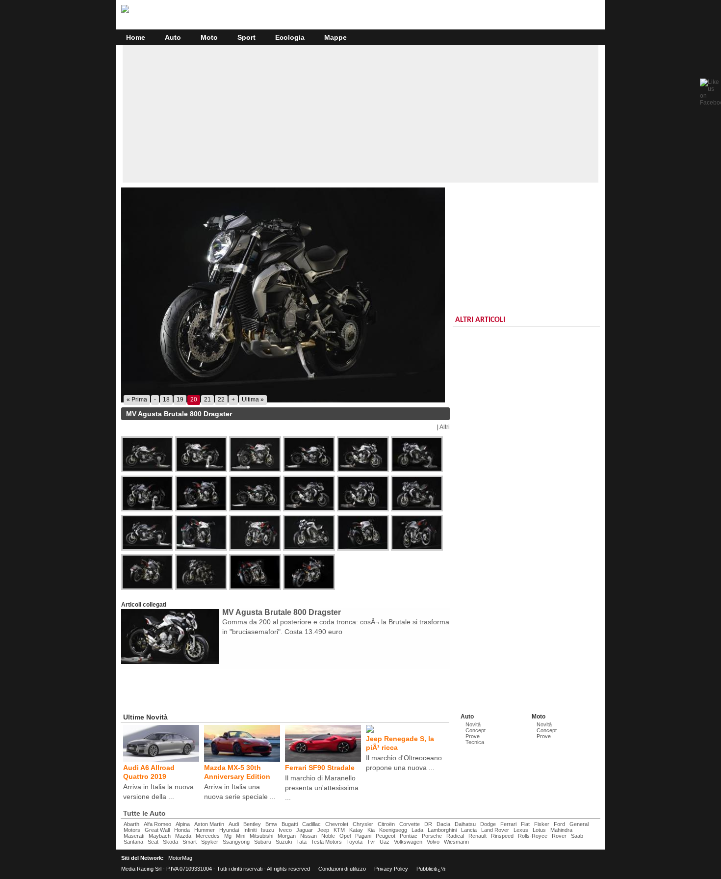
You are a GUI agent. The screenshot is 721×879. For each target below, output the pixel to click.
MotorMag (180, 858)
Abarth (131, 824)
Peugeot (385, 836)
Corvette (409, 824)
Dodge (488, 824)
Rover (559, 836)
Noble (328, 836)
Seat (153, 842)
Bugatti (290, 824)
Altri (444, 427)
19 (180, 399)
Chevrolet (336, 824)
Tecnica (474, 742)
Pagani (363, 836)
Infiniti (250, 830)
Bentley (252, 824)
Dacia (443, 824)
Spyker (209, 842)
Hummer (204, 830)
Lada (417, 830)
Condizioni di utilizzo (342, 869)
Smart (189, 842)
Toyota (354, 842)
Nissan (308, 836)
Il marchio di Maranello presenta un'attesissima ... (322, 787)
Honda (182, 830)
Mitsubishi (261, 836)
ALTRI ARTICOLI (480, 320)
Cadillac (311, 824)
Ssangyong (236, 842)
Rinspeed (502, 836)
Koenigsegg (393, 830)
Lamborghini (442, 830)
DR (428, 824)
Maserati (134, 836)
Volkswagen (408, 842)
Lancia (469, 830)
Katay (356, 830)
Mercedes (208, 836)
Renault (477, 836)
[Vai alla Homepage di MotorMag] (125, 11)
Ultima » (253, 399)
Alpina (183, 824)
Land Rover (495, 830)
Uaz (384, 842)
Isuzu (267, 830)
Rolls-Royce (532, 836)
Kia (371, 830)
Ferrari (508, 824)
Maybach (160, 836)
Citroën (386, 824)
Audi (234, 824)
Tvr (371, 842)
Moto (209, 37)
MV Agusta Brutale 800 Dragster (281, 612)
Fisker (541, 824)
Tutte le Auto (144, 813)
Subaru (262, 842)
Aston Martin (209, 824)
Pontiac (408, 836)
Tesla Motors (326, 842)
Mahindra (561, 830)
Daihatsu (465, 824)
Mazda (183, 836)
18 (166, 399)
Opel (345, 836)
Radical (455, 836)
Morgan (287, 836)
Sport (246, 37)
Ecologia (290, 37)
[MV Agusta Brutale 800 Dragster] (285, 294)
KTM (339, 830)
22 (221, 399)
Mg (228, 836)
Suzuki (284, 842)
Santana (133, 842)
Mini (240, 836)
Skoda (170, 842)
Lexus (521, 830)
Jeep (323, 830)
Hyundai (229, 830)
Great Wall (157, 830)
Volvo (433, 842)
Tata (301, 842)
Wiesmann (456, 842)
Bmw (271, 824)
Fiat (525, 824)
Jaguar (304, 830)
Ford (559, 824)
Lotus (539, 830)
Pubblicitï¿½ (430, 869)
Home (135, 37)
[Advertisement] (360, 114)
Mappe (335, 37)
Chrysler (363, 824)
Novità (473, 724)
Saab (577, 836)
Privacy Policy (391, 869)
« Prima (137, 399)
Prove (472, 736)
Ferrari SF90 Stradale (320, 768)
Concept (475, 730)
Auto (173, 37)
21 (207, 399)
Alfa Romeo (157, 824)
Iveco (285, 830)
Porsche (432, 836)
